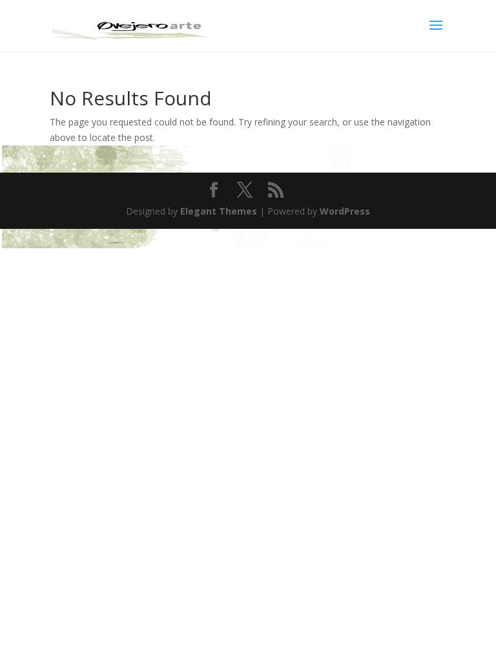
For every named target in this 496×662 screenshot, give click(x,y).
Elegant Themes (218, 211)
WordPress (345, 211)
